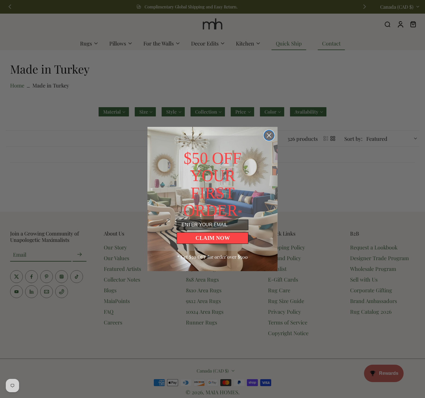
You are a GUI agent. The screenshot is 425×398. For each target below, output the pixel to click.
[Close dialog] (269, 135)
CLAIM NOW (212, 238)
